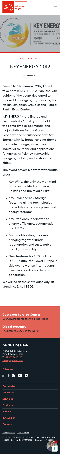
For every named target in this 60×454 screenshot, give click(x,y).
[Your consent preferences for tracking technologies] (55, 449)
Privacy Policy (8, 433)
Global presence (14, 326)
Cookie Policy (23, 433)
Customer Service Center (21, 314)
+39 (13, 358)
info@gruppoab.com (12, 361)
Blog (22, 59)
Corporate (34, 59)
